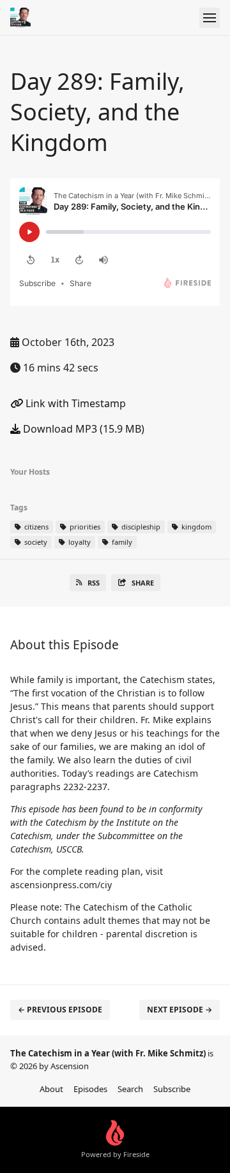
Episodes (90, 1089)
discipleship (139, 526)
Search (130, 1089)
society (34, 542)
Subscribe (171, 1089)
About (51, 1089)
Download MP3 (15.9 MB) (82, 429)
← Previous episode (60, 1009)
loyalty (78, 542)
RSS (94, 582)
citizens (35, 526)
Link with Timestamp (74, 403)
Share (143, 582)
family (121, 542)
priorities (84, 526)
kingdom (195, 526)
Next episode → (179, 1009)
